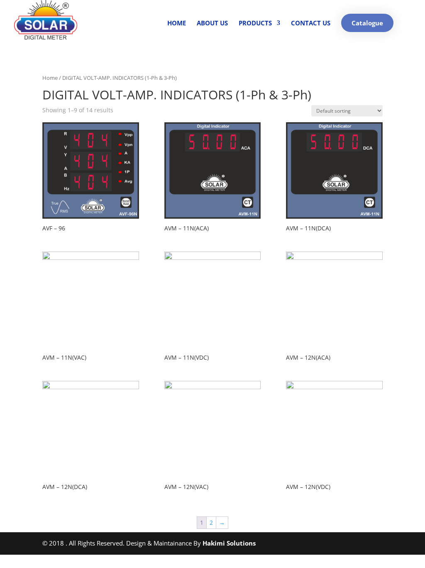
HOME (176, 23)
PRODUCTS (255, 23)
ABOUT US (212, 23)
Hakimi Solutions (229, 543)
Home (50, 77)
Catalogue (367, 23)
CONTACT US (310, 23)
